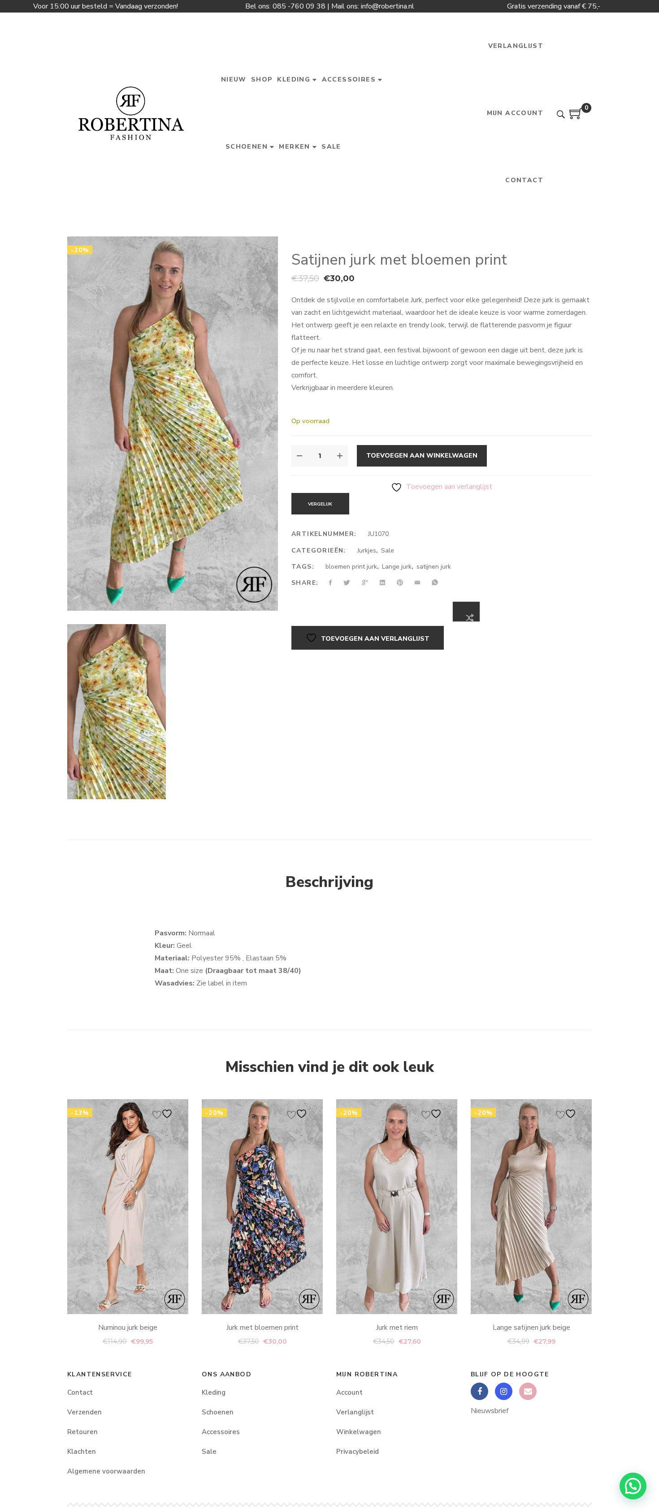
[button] (633, 1486)
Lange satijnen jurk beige (531, 1327)
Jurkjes (366, 550)
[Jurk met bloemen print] (262, 1206)
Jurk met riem (397, 1327)
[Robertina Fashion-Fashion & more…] (130, 113)
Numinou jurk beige (127, 1327)
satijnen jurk (433, 566)
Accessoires (221, 1431)
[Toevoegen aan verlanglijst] (163, 1113)
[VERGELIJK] (466, 611)
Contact (80, 1392)
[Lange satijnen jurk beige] (531, 1206)
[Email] (528, 1391)
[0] (576, 117)
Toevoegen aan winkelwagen (421, 455)
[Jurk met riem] (396, 1206)
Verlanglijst (355, 1412)
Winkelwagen (358, 1431)
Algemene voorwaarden (106, 1471)
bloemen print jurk (351, 566)
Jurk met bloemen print (262, 1327)
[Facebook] (479, 1391)
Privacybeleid (357, 1451)
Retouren (82, 1431)
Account (349, 1392)
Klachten (81, 1451)
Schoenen (218, 1412)
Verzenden (84, 1412)
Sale (387, 550)
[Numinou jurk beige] (127, 1206)
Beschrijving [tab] (329, 882)
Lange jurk (397, 566)
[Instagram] (503, 1391)
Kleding (213, 1392)
